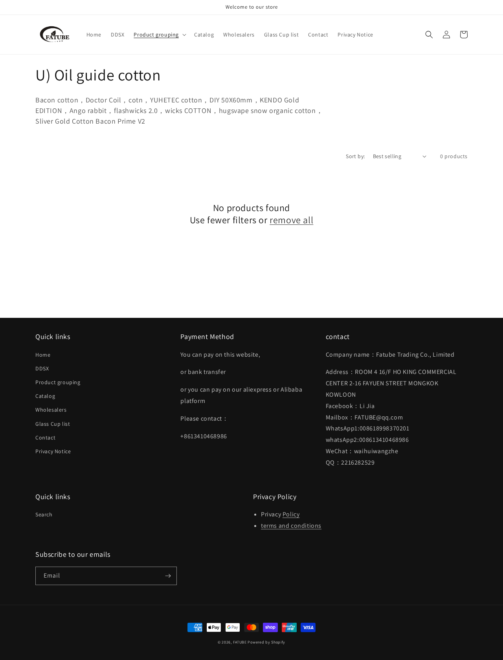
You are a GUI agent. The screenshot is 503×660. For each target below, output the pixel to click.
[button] (159, 34)
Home (42, 354)
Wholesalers (51, 409)
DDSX (42, 368)
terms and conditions (291, 525)
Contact (45, 437)
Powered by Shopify (266, 642)
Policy (291, 514)
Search (44, 514)
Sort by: (355, 156)
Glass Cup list (52, 423)
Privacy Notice (53, 451)
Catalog (45, 395)
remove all (291, 220)
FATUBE (240, 642)
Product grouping (58, 382)
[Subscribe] (167, 576)
